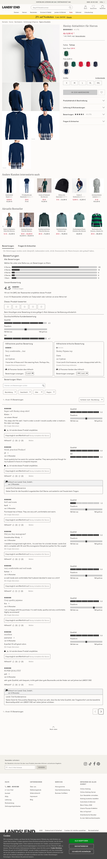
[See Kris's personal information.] (9, 603)
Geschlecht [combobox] (24, 392)
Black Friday (86, 805)
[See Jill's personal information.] (8, 453)
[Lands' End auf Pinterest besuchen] (98, 764)
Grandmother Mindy (12, 537)
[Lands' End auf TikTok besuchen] (89, 764)
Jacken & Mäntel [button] (60, 12)
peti (5, 674)
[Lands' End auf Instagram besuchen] (85, 764)
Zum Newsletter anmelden (89, 795)
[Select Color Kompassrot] (81, 64)
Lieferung (8, 800)
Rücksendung (9, 803)
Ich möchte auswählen (81, 852)
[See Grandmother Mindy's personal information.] (21, 537)
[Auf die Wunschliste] (101, 92)
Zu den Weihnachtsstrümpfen (90, 818)
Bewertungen (8, 245)
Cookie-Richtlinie (56, 848)
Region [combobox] (49, 392)
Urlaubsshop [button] (88, 12)
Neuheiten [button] (33, 12)
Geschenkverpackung (62, 790)
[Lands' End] (11, 7)
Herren (11, 22)
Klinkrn (6, 414)
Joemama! (8, 638)
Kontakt (7, 793)
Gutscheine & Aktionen (87, 802)
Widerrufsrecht (35, 793)
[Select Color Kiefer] (73, 64)
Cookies (67, 830)
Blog (31, 800)
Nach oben (53, 729)
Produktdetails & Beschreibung (75, 100)
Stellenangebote (35, 790)
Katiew (6, 572)
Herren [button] (24, 12)
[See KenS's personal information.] (10, 505)
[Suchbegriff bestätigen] (70, 7)
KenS (6, 505)
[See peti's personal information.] (9, 674)
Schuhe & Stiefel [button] (45, 12)
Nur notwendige (81, 846)
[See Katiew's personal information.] (11, 571)
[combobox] (96, 400)
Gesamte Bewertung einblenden (16, 365)
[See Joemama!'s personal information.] (14, 638)
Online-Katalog (85, 789)
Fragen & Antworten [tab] (27, 245)
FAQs (6, 796)
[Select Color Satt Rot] (88, 64)
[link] (17, 287)
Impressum (33, 796)
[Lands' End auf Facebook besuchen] (94, 764)
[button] (8, 307)
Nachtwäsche (18, 22)
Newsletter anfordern (12, 760)
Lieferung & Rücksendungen (74, 107)
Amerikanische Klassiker (88, 815)
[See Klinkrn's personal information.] (11, 414)
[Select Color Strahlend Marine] (95, 64)
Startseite (5, 22)
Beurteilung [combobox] (9, 392)
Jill (5, 453)
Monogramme (60, 787)
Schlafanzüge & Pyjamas (31, 22)
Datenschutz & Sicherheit (53, 830)
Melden (31, 440)
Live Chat (10, 790)
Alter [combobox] (36, 392)
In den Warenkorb (80, 92)
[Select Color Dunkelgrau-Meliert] (66, 64)
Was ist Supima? (85, 812)
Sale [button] (70, 12)
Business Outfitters (61, 793)
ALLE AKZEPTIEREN (81, 841)
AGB (40, 830)
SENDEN (41, 767)
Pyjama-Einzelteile (44, 22)
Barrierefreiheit (93, 830)
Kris (5, 603)
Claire (58, 356)
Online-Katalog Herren (88, 792)
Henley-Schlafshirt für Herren (39, 435)
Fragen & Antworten (71, 121)
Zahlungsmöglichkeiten (13, 806)
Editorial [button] (78, 12)
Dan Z (7, 356)
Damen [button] (16, 12)
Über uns (33, 787)
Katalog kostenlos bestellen (89, 799)
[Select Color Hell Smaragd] (66, 53)
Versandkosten (80, 36)
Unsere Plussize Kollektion (88, 808)
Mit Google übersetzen (11, 426)
